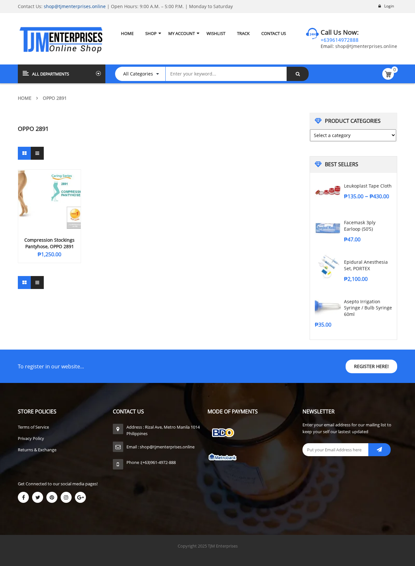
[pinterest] (51, 497)
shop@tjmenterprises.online (75, 6)
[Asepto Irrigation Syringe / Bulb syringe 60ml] (328, 306)
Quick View (49, 187)
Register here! (371, 366)
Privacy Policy (31, 438)
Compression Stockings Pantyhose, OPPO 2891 (49, 243)
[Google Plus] (80, 497)
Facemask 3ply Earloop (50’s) (359, 225)
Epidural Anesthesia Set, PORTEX (366, 265)
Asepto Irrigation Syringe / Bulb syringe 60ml (368, 308)
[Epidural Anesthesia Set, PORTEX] (328, 267)
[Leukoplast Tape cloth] (328, 190)
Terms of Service (33, 427)
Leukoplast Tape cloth (368, 186)
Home (24, 98)
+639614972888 (340, 40)
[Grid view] (24, 153)
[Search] (298, 74)
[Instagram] (66, 497)
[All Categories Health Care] (143, 74)
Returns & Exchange (37, 450)
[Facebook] (23, 497)
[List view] (37, 153)
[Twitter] (37, 497)
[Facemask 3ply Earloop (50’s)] (328, 227)
